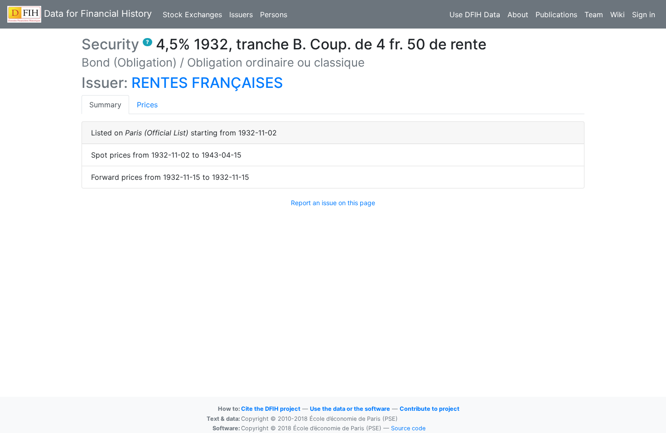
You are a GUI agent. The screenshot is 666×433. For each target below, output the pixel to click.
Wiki (617, 14)
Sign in (643, 14)
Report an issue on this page (333, 203)
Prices (147, 104)
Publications (556, 14)
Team (593, 14)
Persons (273, 14)
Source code (408, 428)
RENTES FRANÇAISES (207, 82)
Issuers (241, 14)
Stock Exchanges (192, 14)
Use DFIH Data (474, 14)
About (517, 14)
